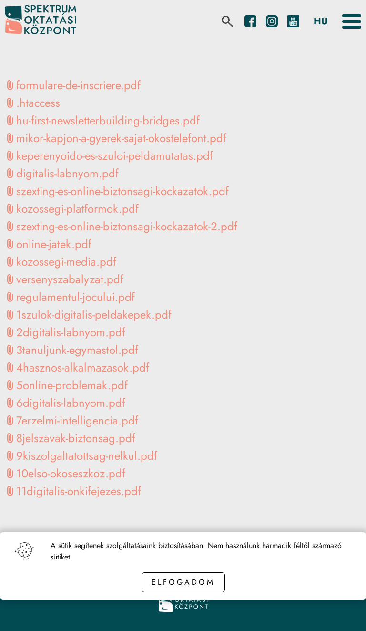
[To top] (343, 610)
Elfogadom (183, 582)
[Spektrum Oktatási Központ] (40, 21)
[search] (227, 21)
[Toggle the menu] (351, 21)
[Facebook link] (250, 21)
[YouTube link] (293, 21)
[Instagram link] (272, 21)
